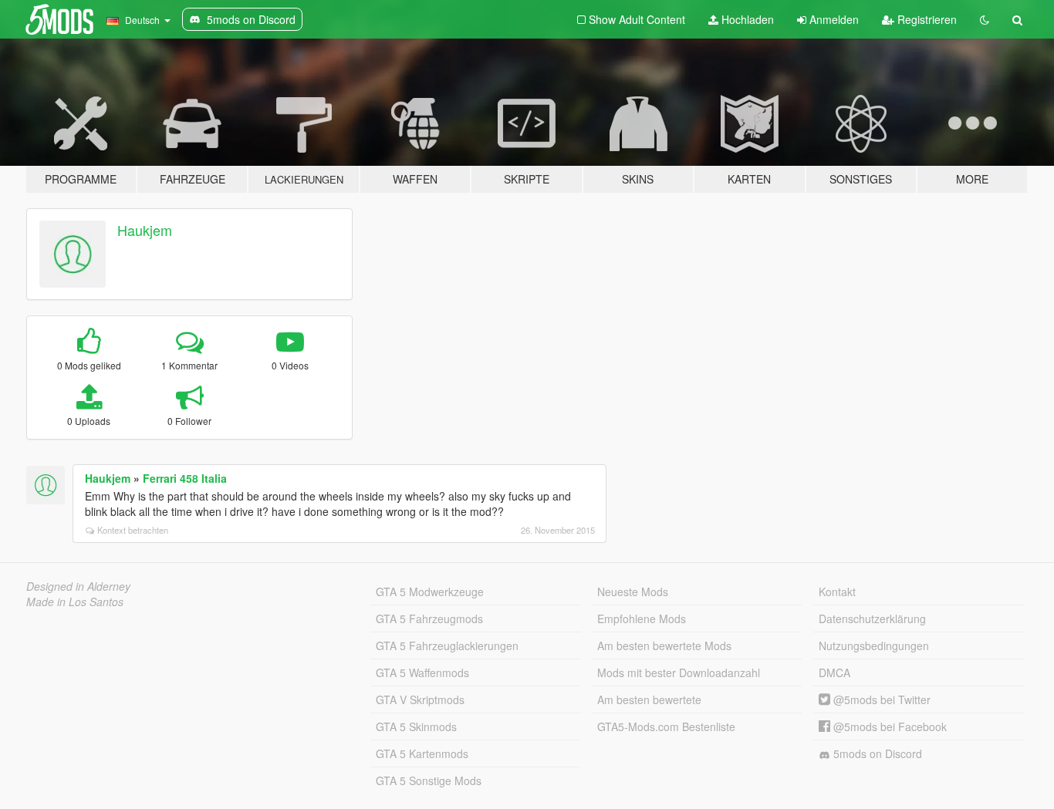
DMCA (834, 672)
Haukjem (144, 230)
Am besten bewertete (649, 699)
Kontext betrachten (132, 530)
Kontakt (837, 591)
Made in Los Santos (74, 601)
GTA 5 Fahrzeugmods (429, 618)
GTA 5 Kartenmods (422, 753)
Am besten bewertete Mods (664, 645)
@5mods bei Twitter (880, 699)
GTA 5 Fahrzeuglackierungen (447, 645)
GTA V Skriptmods (420, 699)
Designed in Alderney (78, 586)
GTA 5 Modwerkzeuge (430, 591)
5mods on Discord (876, 753)
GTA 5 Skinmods (416, 726)
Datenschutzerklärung (872, 618)
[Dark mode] (984, 19)
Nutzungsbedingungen (874, 645)
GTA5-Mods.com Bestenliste (666, 726)
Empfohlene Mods (641, 618)
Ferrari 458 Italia (185, 478)
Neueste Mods (632, 591)
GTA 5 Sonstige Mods (428, 780)
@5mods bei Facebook (888, 726)
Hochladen (746, 19)
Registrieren (925, 19)
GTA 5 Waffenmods (422, 672)
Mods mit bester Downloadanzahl (678, 672)
